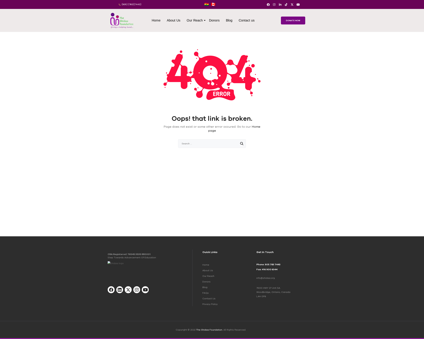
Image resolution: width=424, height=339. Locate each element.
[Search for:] (212, 143)
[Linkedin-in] (280, 4)
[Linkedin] (119, 289)
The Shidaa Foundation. (209, 329)
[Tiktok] (286, 4)
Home (156, 20)
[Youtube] (298, 4)
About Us (173, 20)
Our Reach (195, 20)
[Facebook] (268, 4)
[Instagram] (274, 4)
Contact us (247, 20)
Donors (214, 20)
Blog (229, 20)
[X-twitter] (292, 4)
